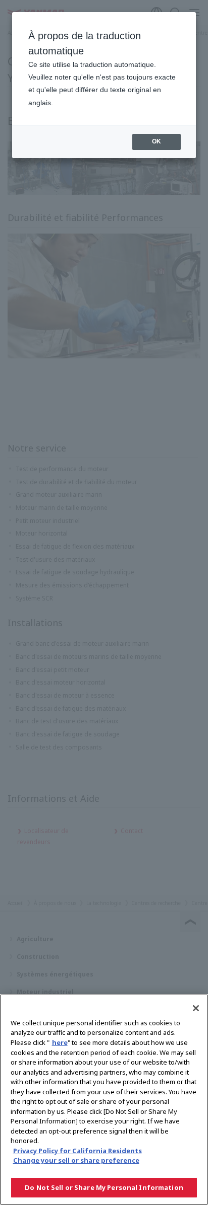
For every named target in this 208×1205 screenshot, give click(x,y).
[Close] (196, 1008)
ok (156, 141)
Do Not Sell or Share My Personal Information (104, 1187)
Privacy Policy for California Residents (77, 1150)
